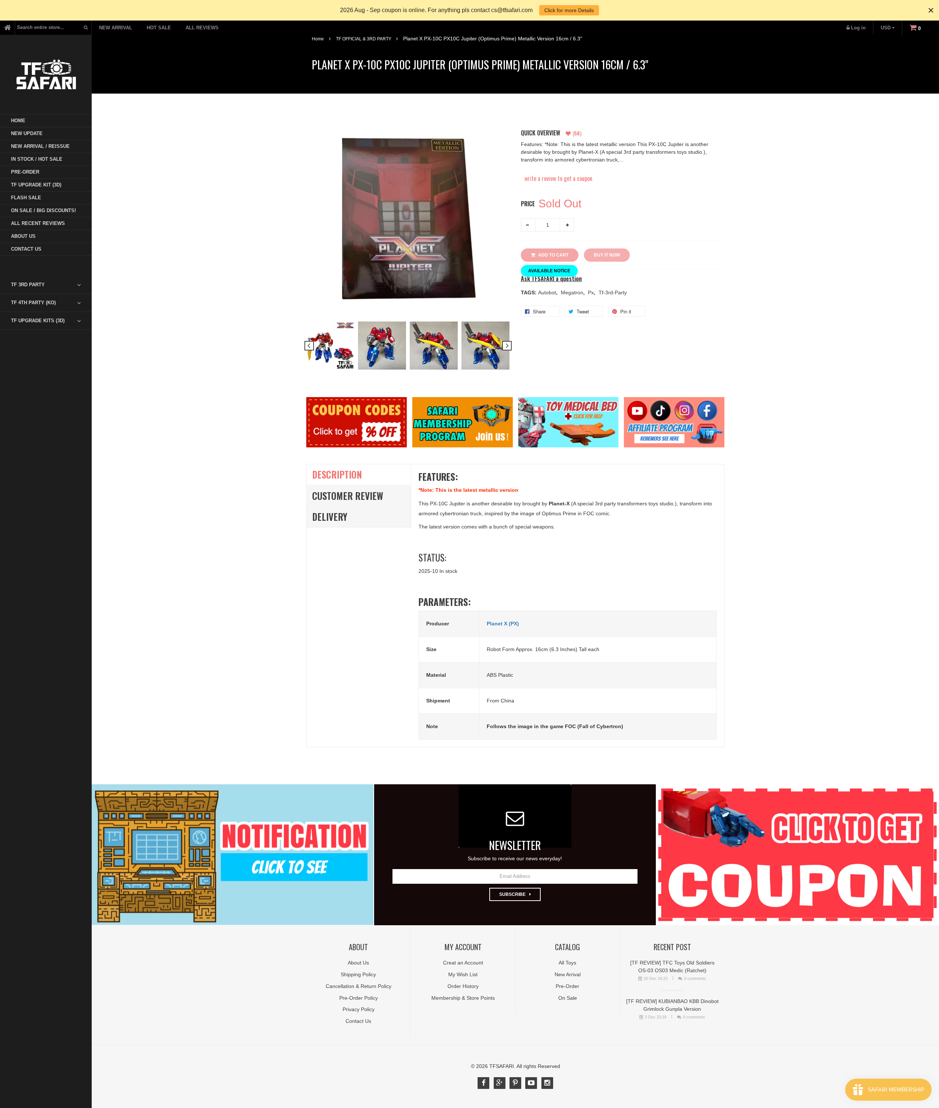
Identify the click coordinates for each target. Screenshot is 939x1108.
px (591, 292)
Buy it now (607, 255)
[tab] (51, 285)
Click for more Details (569, 10)
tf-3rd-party (613, 292)
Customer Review (347, 495)
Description (337, 474)
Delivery (329, 516)
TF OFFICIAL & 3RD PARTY (363, 38)
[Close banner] (931, 10)
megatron (573, 292)
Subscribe (512, 894)
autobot (548, 292)
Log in (858, 27)
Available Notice (549, 270)
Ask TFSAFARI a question (551, 279)
